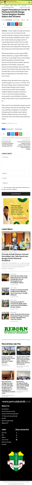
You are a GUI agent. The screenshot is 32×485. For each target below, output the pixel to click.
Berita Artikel (5, 252)
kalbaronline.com (12, 123)
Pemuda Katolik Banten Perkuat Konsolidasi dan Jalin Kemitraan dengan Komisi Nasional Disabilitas (15, 257)
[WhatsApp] (20, 24)
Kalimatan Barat (9, 129)
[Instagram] (16, 435)
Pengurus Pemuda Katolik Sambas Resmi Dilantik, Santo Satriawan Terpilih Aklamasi (19, 292)
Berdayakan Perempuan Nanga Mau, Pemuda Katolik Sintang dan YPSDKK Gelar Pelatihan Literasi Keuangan (23, 385)
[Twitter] (12, 24)
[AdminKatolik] (3, 20)
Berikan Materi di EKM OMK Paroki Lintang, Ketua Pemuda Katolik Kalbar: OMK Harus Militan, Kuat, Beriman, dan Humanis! (23, 360)
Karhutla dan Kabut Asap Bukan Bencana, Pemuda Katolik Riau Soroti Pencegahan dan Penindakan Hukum (18, 279)
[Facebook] (8, 24)
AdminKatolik (9, 19)
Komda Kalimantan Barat (22, 366)
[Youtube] (16, 440)
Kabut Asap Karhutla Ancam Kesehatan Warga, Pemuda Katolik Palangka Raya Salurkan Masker (20, 316)
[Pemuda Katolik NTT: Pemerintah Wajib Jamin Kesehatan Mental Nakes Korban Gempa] (5, 303)
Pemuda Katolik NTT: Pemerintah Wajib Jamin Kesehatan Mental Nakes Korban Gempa (18, 304)
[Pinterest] (16, 24)
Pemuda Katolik (18, 129)
